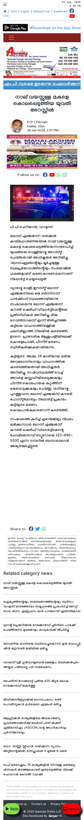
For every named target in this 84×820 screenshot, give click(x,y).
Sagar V (55, 816)
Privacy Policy (60, 804)
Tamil (13, 11)
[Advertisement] (42, 488)
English (25, 11)
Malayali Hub (41, 11)
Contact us (38, 804)
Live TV (73, 809)
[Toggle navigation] (11, 37)
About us (21, 804)
